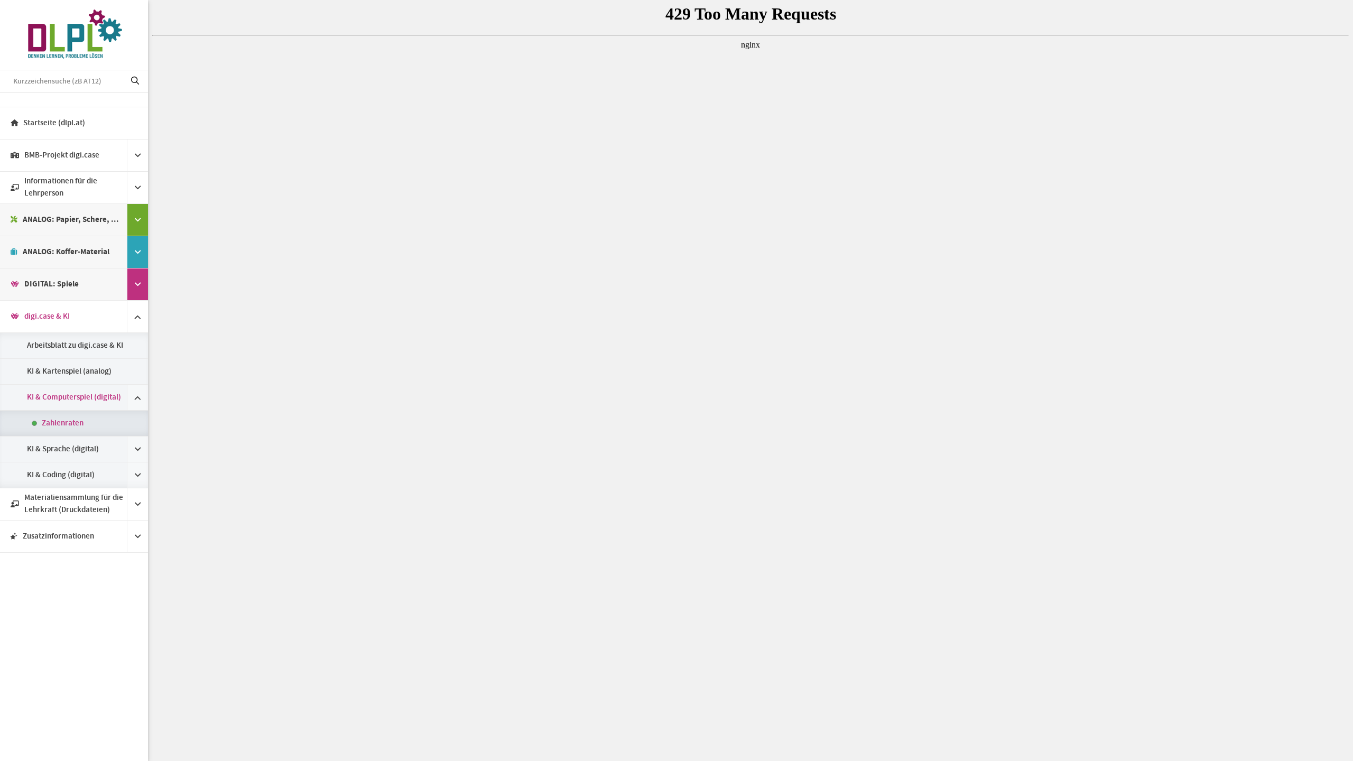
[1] (135, 81)
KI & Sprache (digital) (63, 449)
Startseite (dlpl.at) (54, 123)
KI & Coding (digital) (61, 475)
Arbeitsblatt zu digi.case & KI (75, 345)
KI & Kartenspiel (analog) (69, 371)
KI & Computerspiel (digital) (74, 397)
